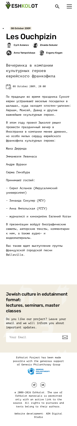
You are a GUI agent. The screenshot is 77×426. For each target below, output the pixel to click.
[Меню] (69, 6)
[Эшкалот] (21, 6)
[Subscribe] (65, 337)
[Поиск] (57, 6)
